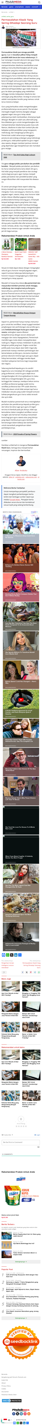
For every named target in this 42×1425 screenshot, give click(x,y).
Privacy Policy (6, 1386)
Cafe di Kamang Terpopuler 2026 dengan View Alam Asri (22, 1276)
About (4, 1383)
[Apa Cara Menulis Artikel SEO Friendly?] (11, 986)
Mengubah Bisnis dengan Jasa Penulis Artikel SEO (10, 1014)
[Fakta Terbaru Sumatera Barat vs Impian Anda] (7, 1254)
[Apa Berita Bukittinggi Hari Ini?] (7, 1245)
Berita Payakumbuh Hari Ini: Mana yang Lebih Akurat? (26, 1235)
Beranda (4, 1374)
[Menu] (3, 2)
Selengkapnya (20, 1262)
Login (38, 1135)
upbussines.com (31, 477)
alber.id (11, 477)
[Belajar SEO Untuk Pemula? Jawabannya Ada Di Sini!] (31, 1007)
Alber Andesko (10, 26)
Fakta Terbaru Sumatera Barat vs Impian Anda (25, 1254)
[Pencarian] (39, 2)
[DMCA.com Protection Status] (12, 1400)
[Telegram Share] (34, 972)
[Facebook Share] (22, 972)
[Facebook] (13, 1414)
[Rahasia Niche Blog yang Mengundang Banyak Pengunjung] (11, 1027)
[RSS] (28, 1414)
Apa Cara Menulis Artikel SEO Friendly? (10, 994)
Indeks (4, 1389)
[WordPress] (21, 1414)
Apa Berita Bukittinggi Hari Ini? (23, 1243)
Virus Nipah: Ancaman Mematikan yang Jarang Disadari (22, 1312)
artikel (4, 16)
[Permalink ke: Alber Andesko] (3, 27)
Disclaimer (5, 1392)
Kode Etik (5, 1380)
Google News (15, 499)
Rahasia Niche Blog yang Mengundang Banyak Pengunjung (10, 1036)
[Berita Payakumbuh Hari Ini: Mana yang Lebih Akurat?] (7, 1235)
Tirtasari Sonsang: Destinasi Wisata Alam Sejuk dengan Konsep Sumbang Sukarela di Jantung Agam (22, 1305)
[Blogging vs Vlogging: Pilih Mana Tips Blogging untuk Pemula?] (31, 986)
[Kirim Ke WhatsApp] (38, 972)
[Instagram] (25, 1414)
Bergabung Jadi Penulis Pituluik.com (14, 1377)
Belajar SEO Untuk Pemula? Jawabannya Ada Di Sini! (29, 1015)
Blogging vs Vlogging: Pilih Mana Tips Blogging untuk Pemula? (31, 995)
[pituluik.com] (13, 2)
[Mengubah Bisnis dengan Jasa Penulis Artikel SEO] (11, 1007)
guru (12, 16)
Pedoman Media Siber (9, 1395)
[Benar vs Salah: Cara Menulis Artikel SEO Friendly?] (31, 1027)
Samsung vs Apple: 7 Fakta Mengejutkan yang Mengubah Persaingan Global (22, 1283)
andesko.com (19, 477)
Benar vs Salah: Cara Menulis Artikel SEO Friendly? (29, 1036)
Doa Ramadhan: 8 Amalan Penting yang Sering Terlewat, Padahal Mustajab (22, 1297)
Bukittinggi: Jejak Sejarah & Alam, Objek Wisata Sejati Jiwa (22, 1290)
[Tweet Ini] (26, 972)
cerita (8, 16)
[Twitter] (17, 1414)
